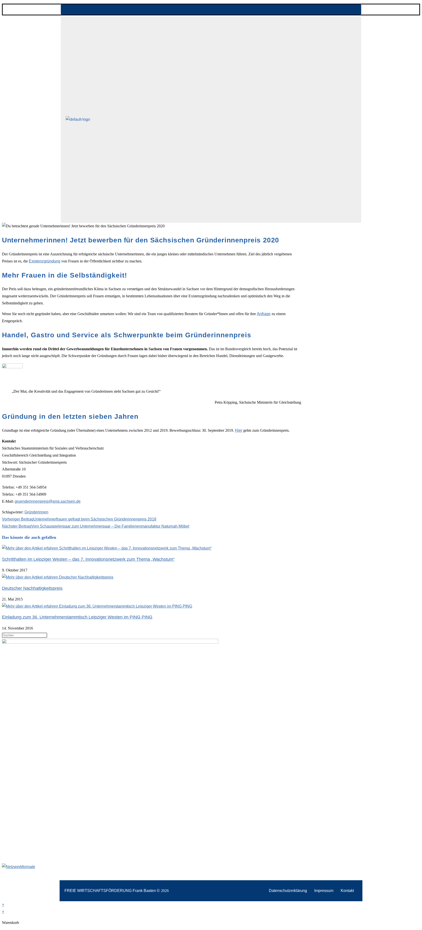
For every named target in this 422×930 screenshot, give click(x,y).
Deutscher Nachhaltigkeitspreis (32, 588)
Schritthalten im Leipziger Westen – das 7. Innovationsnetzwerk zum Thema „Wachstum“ (88, 559)
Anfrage (264, 314)
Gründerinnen (36, 512)
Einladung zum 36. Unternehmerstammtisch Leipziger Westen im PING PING (77, 617)
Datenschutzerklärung (288, 891)
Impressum (323, 891)
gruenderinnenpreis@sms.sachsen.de (48, 501)
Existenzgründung (44, 261)
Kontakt (347, 891)
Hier (238, 430)
